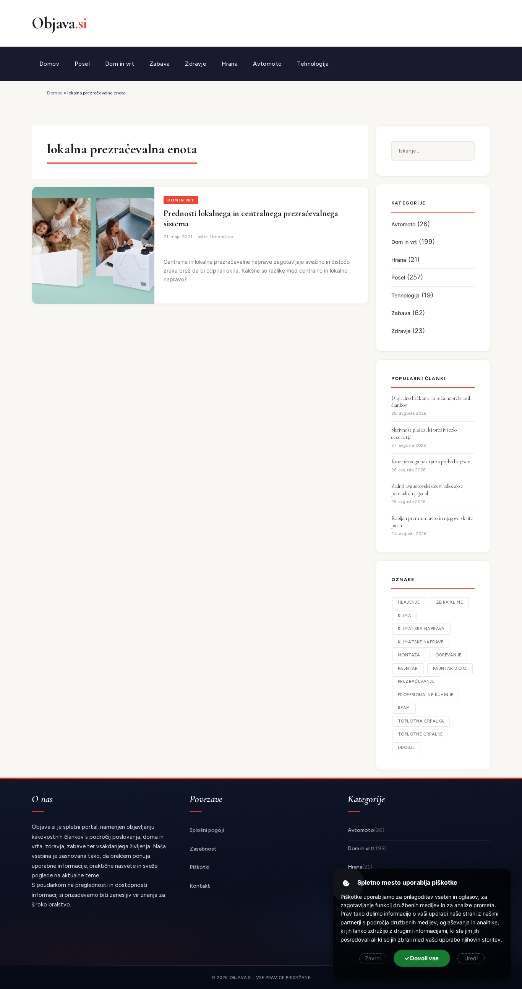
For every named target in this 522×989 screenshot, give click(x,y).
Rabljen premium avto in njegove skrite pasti (432, 522)
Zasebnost (203, 849)
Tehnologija (313, 63)
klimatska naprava (421, 628)
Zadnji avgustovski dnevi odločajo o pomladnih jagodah (427, 490)
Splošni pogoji (207, 830)
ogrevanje (448, 655)
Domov (49, 63)
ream (404, 707)
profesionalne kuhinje (425, 694)
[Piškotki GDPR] (346, 883)
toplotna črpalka (421, 721)
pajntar (408, 668)
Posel (82, 63)
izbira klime (448, 602)
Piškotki (199, 867)
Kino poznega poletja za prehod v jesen (430, 461)
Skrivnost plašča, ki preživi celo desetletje (424, 433)
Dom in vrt (119, 63)
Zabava (159, 63)
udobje (406, 747)
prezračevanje (416, 681)
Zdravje (195, 63)
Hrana (230, 63)
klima (404, 615)
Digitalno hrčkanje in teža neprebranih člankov (431, 402)
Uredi (471, 958)
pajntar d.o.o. (450, 668)
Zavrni (373, 958)
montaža (409, 655)
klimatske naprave (421, 642)
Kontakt (200, 886)
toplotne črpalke (420, 734)
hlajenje (409, 602)
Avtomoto (267, 63)
